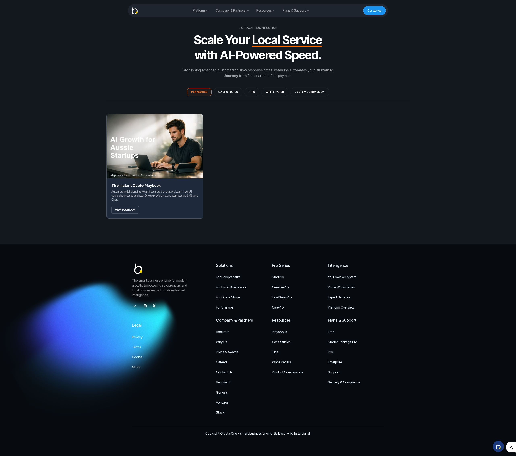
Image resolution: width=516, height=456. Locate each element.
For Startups (224, 307)
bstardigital (302, 433)
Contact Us (224, 372)
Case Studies (228, 91)
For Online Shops (228, 297)
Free (331, 332)
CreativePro (280, 287)
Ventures (222, 402)
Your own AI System (342, 277)
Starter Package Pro (342, 342)
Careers (221, 362)
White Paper (275, 91)
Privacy (137, 337)
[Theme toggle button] (511, 447)
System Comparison (310, 91)
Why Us (221, 342)
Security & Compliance (344, 382)
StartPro (278, 277)
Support (333, 372)
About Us (222, 332)
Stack (220, 412)
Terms (136, 347)
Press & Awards (227, 352)
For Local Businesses (231, 287)
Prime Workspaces (341, 287)
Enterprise (335, 362)
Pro (330, 352)
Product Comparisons (287, 372)
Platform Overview (341, 307)
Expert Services (339, 297)
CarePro (278, 307)
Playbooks (199, 91)
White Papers (281, 362)
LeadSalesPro (282, 297)
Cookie (137, 357)
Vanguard (223, 382)
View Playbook (125, 209)
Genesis (222, 392)
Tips (252, 91)
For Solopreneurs (228, 277)
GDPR (136, 367)
